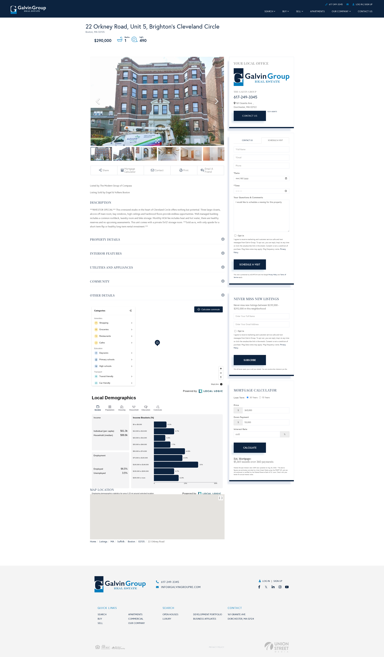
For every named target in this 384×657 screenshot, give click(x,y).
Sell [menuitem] (298, 11)
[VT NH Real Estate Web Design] (256, 647)
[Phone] (319, 4)
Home (93, 541)
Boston (131, 541)
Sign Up (368, 4)
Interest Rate (240, 429)
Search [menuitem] (268, 11)
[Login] (324, 4)
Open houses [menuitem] (170, 614)
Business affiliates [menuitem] (204, 618)
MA (112, 541)
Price (236, 405)
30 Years (254, 397)
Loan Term (239, 397)
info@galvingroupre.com (181, 587)
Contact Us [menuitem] (365, 11)
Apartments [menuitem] (317, 11)
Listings (103, 541)
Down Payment (241, 417)
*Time (237, 185)
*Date (237, 173)
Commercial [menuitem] (135, 618)
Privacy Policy (272, 275)
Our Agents (272, 112)
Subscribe (250, 360)
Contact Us (249, 115)
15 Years (266, 397)
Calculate (249, 447)
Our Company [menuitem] (340, 11)
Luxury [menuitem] (167, 618)
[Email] (322, 4)
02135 (141, 541)
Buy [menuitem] (284, 11)
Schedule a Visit (275, 140)
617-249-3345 (336, 4)
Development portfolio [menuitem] (207, 614)
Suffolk (120, 541)
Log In (359, 4)
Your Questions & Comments (248, 197)
